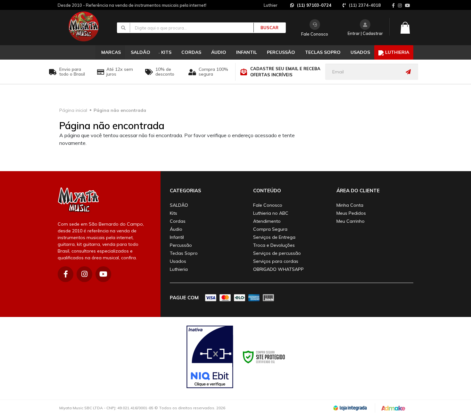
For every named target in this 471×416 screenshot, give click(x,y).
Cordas (178, 221)
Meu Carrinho (350, 221)
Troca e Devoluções (274, 245)
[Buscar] (265, 27)
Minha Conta (349, 205)
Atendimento (267, 221)
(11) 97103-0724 (314, 5)
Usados (178, 261)
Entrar (354, 33)
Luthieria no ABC (270, 213)
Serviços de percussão (277, 253)
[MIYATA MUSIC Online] (89, 26)
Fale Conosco (314, 34)
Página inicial (73, 110)
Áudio (176, 229)
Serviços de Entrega (274, 237)
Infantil (177, 237)
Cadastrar (373, 33)
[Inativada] (209, 357)
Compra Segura (270, 229)
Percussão (181, 245)
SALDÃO (179, 205)
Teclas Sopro (184, 253)
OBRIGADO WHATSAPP (278, 269)
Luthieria (179, 269)
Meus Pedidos (351, 213)
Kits (173, 213)
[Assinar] (410, 72)
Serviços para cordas (275, 261)
